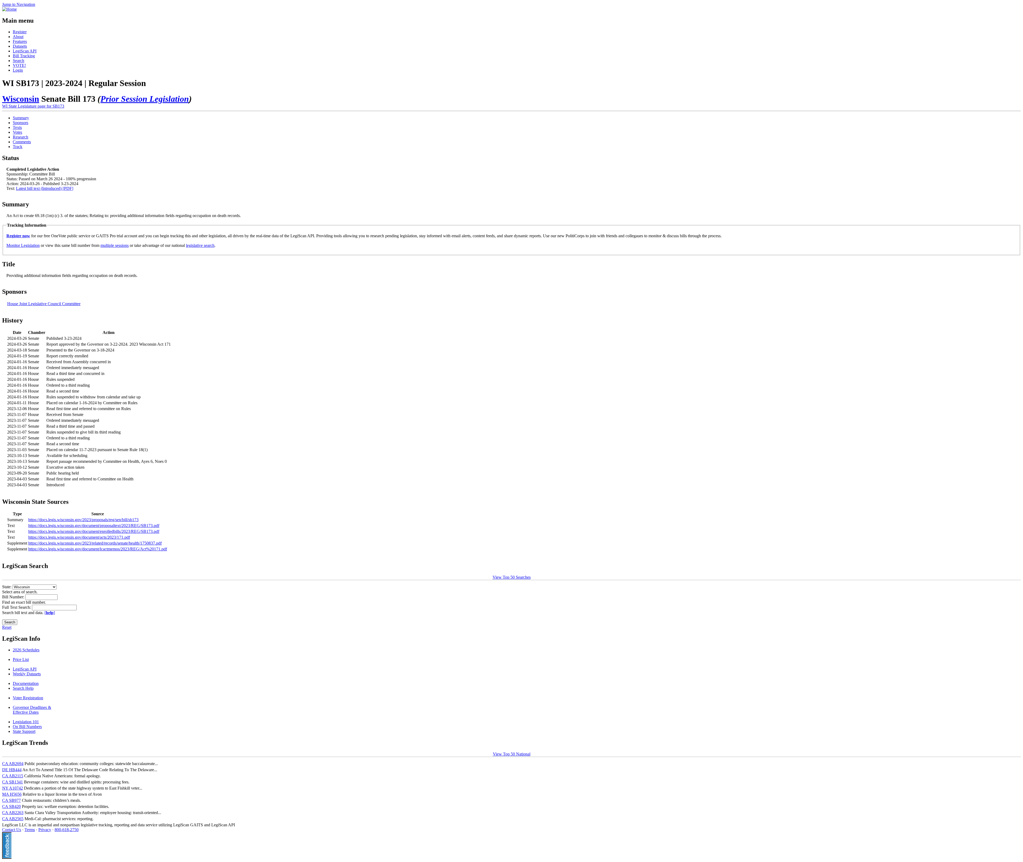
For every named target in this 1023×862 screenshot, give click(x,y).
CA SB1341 (12, 782)
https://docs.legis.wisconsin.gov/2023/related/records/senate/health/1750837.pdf (95, 543)
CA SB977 (11, 800)
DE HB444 (12, 769)
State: (7, 587)
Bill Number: (13, 597)
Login (18, 70)
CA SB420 (11, 806)
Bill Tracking (24, 56)
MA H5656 (12, 794)
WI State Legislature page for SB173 (33, 106)
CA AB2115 (12, 776)
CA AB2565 (12, 818)
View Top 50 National (511, 754)
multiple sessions (114, 245)
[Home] (9, 9)
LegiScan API (24, 51)
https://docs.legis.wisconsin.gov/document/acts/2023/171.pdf (79, 537)
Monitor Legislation (23, 245)
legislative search (200, 245)
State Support (24, 731)
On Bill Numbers (27, 726)
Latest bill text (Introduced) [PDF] (44, 188)
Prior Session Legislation (144, 99)
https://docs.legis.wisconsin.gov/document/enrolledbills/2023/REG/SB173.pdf (93, 531)
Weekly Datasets (27, 674)
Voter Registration (28, 698)
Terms (30, 829)
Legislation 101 (26, 722)
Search (18, 60)
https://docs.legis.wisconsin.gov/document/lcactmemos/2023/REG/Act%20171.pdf (97, 549)
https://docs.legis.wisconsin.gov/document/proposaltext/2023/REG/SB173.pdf (93, 525)
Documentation (26, 683)
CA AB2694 (12, 763)
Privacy (44, 829)
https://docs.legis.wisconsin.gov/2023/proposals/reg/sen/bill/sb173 (83, 519)
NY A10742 (12, 788)
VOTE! (19, 65)
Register (20, 32)
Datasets (20, 46)
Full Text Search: (17, 607)
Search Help (23, 688)
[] (49, 612)
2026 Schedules (26, 650)
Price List (21, 659)
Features (20, 41)
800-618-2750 (67, 829)
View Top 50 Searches (512, 577)
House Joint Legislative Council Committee (43, 303)
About (18, 36)
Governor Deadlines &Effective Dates (32, 709)
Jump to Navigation (18, 4)
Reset (6, 627)
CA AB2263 (12, 812)
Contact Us (11, 829)
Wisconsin (20, 99)
